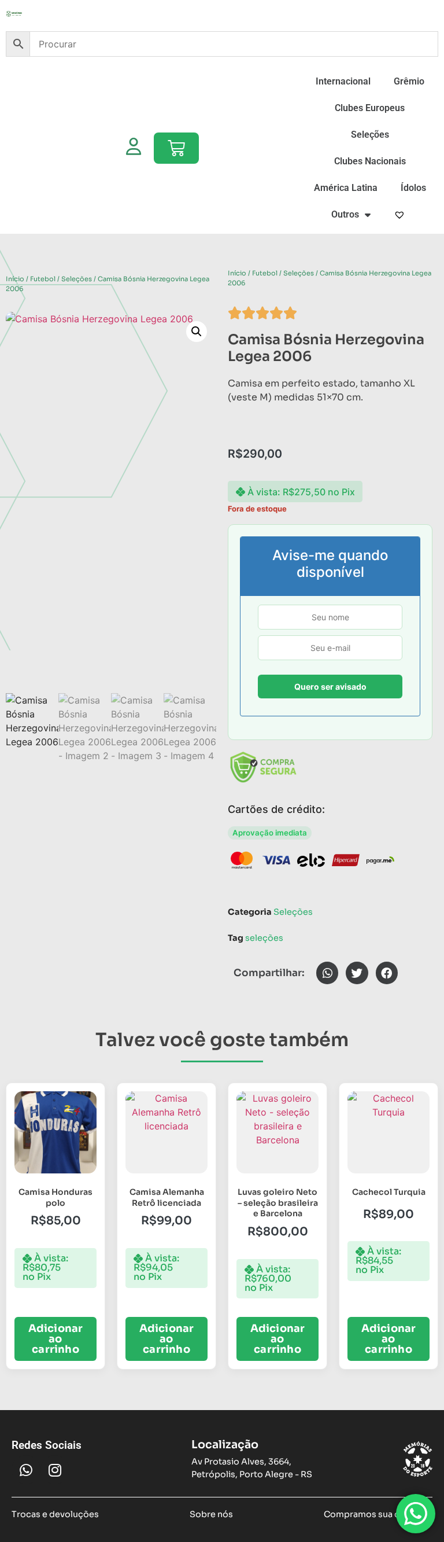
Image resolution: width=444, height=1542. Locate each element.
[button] (196, 331)
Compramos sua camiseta (378, 1514)
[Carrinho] (176, 148)
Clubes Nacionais (370, 161)
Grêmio (409, 81)
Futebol (43, 279)
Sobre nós (211, 1514)
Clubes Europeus (370, 107)
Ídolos (413, 187)
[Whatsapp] (26, 1469)
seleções (264, 938)
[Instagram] (54, 1469)
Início (15, 279)
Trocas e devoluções (55, 1514)
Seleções (370, 134)
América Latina (346, 187)
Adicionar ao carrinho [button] (55, 1339)
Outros (345, 214)
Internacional (343, 81)
